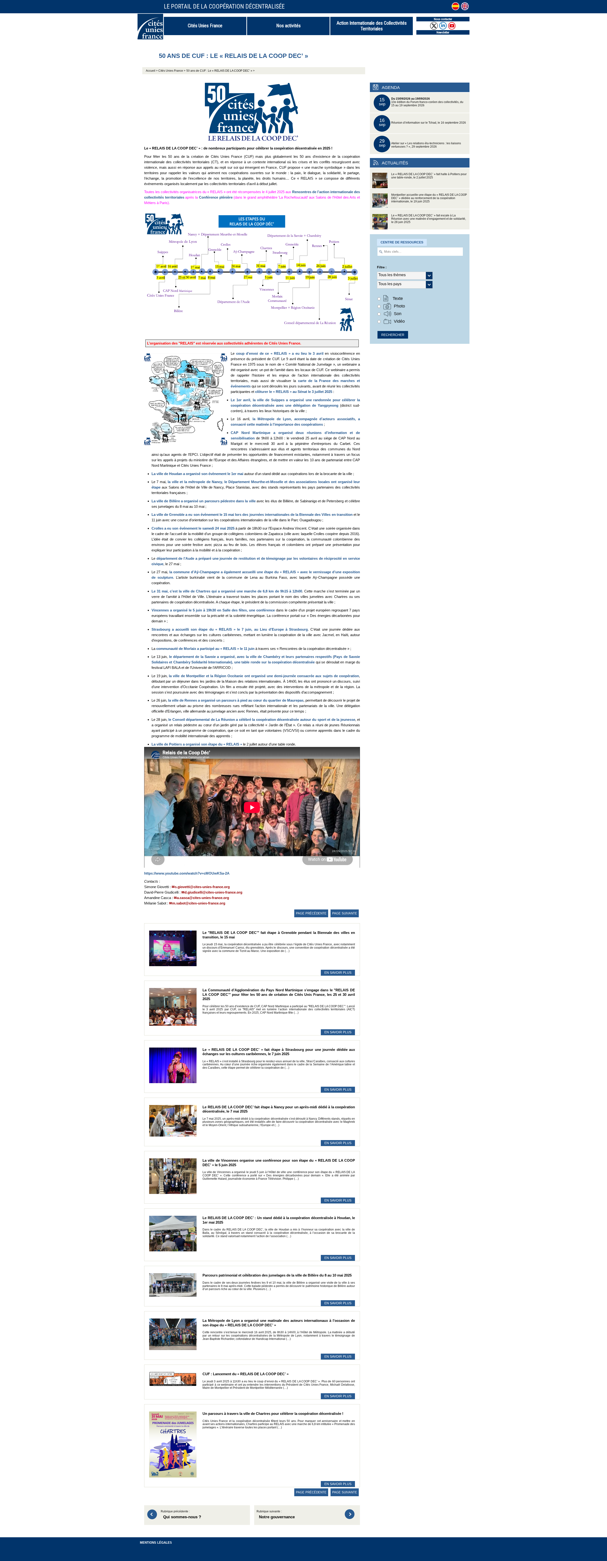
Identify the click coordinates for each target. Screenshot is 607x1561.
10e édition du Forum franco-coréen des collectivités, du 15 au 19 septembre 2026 (421, 102)
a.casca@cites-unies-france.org (203, 898)
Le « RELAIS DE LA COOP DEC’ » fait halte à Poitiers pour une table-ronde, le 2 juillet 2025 (429, 176)
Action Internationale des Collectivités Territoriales (372, 26)
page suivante (344, 913)
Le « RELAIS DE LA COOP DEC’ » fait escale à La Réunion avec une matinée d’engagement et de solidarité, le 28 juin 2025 (428, 219)
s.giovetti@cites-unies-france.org (202, 887)
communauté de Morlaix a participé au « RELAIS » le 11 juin (205, 649)
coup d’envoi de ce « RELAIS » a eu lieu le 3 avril (279, 353)
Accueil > (152, 70)
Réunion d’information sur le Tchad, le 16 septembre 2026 (422, 122)
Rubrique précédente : (181, 1514)
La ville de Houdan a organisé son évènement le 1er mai (197, 474)
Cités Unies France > (171, 70)
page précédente (311, 913)
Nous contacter (443, 19)
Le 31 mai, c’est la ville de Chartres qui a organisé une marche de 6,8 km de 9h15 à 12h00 (227, 591)
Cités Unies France (205, 25)
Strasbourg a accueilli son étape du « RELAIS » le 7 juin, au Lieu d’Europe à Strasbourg (230, 629)
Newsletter (443, 32)
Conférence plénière (216, 197)
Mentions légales (156, 1542)
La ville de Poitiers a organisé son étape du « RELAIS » (197, 744)
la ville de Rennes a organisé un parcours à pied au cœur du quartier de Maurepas (236, 700)
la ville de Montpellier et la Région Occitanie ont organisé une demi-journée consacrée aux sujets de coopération (264, 676)
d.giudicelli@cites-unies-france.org (213, 892)
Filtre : (381, 267)
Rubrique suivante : (276, 1514)
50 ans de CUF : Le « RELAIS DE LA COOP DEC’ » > (220, 70)
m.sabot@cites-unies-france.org (198, 903)
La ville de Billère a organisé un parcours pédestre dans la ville (204, 501)
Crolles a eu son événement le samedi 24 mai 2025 (193, 528)
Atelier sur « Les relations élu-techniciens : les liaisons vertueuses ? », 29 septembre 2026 (420, 143)
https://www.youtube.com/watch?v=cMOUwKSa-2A (187, 873)
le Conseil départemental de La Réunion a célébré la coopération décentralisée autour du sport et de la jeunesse (261, 720)
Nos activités (288, 25)
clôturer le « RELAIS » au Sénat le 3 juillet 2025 (293, 392)
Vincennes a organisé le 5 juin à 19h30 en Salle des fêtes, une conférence (213, 610)
